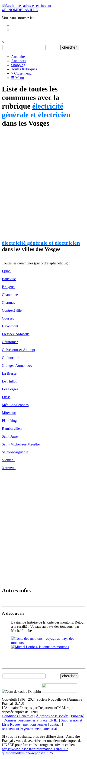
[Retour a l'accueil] (43, 10)
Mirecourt (9, 413)
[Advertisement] (43, 184)
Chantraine (10, 295)
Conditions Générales (17, 716)
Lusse (6, 397)
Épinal (6, 271)
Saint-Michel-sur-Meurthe (21, 444)
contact (55, 724)
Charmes (8, 302)
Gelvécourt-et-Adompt (18, 350)
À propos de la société (52, 716)
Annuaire (18, 57)
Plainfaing (9, 421)
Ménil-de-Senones (15, 405)
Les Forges (10, 389)
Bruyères (8, 287)
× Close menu (21, 73)
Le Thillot (9, 381)
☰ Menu (17, 78)
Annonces (18, 61)
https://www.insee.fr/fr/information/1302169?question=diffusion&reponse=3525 (35, 751)
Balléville (9, 279)
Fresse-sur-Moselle (15, 334)
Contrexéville (12, 310)
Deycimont (10, 326)
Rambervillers (12, 428)
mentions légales (35, 724)
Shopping (18, 65)
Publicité (77, 716)
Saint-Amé (10, 436)
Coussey (8, 318)
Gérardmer (10, 342)
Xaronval (9, 468)
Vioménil (8, 460)
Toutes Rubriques (24, 69)
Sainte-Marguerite (15, 452)
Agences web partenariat (39, 729)
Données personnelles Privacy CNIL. (30, 720)
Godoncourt (10, 358)
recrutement (10, 729)
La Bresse (9, 373)
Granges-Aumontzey (17, 365)
